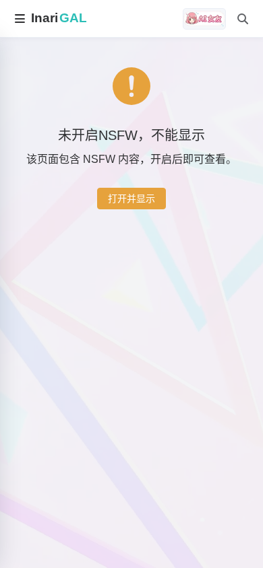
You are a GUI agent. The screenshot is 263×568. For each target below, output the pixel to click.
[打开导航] (19, 18)
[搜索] (243, 19)
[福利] (204, 19)
